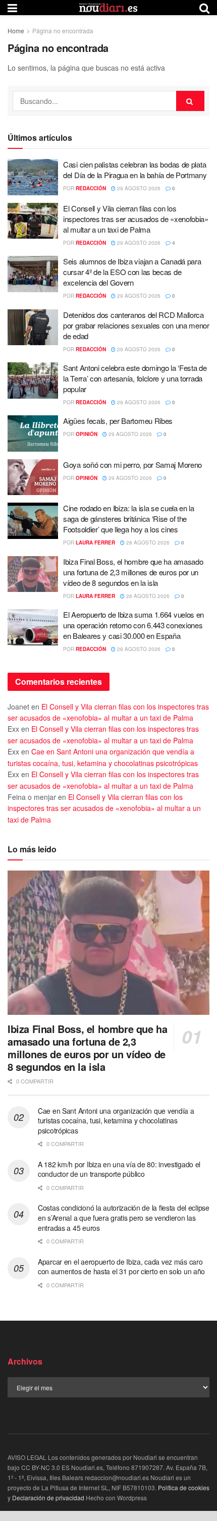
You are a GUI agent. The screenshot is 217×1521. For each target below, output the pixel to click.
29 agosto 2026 (138, 188)
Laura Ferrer (95, 542)
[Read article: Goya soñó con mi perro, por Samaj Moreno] (33, 477)
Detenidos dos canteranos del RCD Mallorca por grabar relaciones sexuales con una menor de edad (136, 325)
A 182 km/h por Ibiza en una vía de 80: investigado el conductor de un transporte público (119, 1169)
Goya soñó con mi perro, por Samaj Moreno (132, 464)
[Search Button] (204, 7)
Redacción (91, 188)
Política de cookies (183, 1487)
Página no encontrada (62, 30)
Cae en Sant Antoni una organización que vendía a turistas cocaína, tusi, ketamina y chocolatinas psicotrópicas (116, 1120)
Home (16, 30)
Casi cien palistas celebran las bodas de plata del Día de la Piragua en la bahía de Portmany (135, 169)
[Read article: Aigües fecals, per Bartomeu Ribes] (33, 433)
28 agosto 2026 (147, 542)
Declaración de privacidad (48, 1497)
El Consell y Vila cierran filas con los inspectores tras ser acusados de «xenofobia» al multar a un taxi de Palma (135, 219)
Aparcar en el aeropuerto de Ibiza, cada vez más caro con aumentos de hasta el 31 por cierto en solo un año (121, 1267)
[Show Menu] (12, 7)
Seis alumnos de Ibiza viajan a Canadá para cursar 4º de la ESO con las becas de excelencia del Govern (132, 272)
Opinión (86, 434)
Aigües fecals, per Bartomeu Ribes (118, 420)
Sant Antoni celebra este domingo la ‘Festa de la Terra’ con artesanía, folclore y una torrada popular (135, 378)
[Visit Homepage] (108, 8)
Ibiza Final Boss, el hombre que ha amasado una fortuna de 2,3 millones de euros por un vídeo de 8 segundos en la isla (133, 572)
